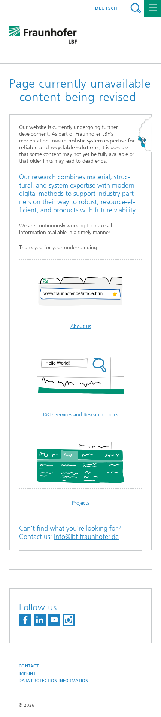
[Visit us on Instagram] (69, 620)
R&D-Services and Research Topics (80, 414)
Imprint (27, 673)
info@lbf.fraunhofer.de (86, 536)
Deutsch (106, 8)
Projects (80, 503)
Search (135, 8)
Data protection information (53, 680)
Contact (29, 666)
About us (80, 326)
